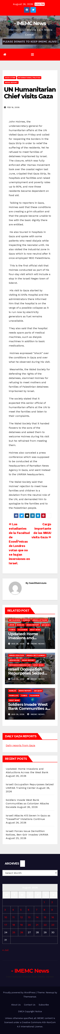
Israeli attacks (39, 620)
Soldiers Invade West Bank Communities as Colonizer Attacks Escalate (27, 803)
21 (37, 924)
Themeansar (29, 996)
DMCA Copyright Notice (30, 1011)
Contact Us (29, 1005)
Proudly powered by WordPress (19, 992)
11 (13, 917)
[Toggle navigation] (32, 55)
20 (29, 924)
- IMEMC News (30, 23)
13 (29, 917)
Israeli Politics (16, 655)
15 (45, 917)
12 (21, 917)
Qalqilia (46, 625)
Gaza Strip (10, 77)
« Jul (5, 950)
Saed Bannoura (37, 583)
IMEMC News (37, 644)
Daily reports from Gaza (20, 745)
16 (52, 917)
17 (5, 924)
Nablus (20, 625)
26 (21, 932)
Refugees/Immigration (20, 665)
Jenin (11, 625)
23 (52, 924)
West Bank (35, 630)
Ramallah (13, 695)
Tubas (12, 630)
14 (37, 917)
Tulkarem (22, 630)
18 (13, 924)
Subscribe (44, 1005)
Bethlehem (14, 620)
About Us (16, 1005)
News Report (11, 82)
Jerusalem (14, 660)
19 (21, 924)
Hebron (26, 620)
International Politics (29, 77)
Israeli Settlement (36, 655)
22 (45, 924)
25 (13, 932)
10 (5, 917)
